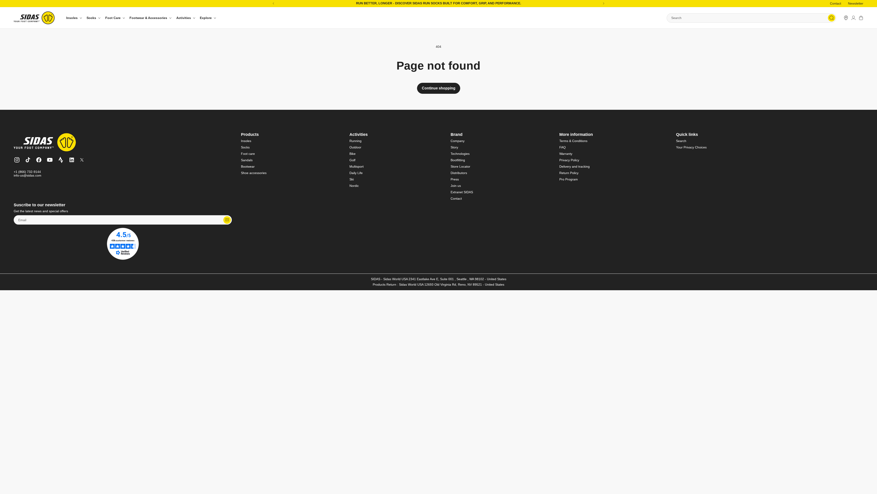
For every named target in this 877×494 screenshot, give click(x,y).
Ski (351, 179)
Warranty (565, 154)
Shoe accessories (254, 173)
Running (355, 141)
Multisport (356, 166)
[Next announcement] (603, 3)
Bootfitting (458, 160)
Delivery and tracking (574, 166)
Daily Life (356, 173)
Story (454, 147)
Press (455, 179)
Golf (352, 160)
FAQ (562, 147)
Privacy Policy (569, 160)
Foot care (248, 154)
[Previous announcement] (273, 3)
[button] (73, 18)
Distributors (459, 173)
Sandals (247, 160)
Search (681, 141)
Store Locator (460, 166)
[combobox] (751, 18)
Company (458, 141)
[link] (846, 18)
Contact (835, 3)
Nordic (354, 186)
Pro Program (568, 179)
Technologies (460, 154)
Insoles (246, 141)
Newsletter (855, 3)
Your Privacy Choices (691, 147)
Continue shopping (438, 88)
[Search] (831, 17)
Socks (245, 147)
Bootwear (248, 166)
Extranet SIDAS (462, 192)
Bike (352, 154)
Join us (456, 186)
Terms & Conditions (573, 141)
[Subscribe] (227, 220)
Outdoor (355, 147)
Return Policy (569, 173)
